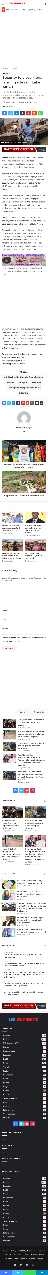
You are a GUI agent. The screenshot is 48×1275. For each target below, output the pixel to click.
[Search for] (45, 4)
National (6, 1039)
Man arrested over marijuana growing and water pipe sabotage (31, 745)
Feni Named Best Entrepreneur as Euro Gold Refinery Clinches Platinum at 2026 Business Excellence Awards (31, 760)
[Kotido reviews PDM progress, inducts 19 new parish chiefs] (12, 517)
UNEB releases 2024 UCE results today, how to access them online (30, 894)
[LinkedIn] (16, 113)
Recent (7, 712)
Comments (39, 712)
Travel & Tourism (10, 1098)
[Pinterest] (28, 113)
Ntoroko (24, 393)
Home (6, 68)
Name (5, 610)
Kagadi (23, 382)
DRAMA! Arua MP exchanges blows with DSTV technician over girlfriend (30, 920)
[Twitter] (10, 113)
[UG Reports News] (16, 3)
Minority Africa (9, 1051)
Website (5, 628)
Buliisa (24, 372)
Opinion (6, 1083)
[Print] (41, 403)
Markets (6, 1118)
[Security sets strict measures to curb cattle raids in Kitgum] (12, 545)
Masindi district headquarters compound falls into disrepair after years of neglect (31, 734)
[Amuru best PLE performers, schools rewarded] (35, 545)
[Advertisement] (24, 38)
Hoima (11, 382)
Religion (6, 1087)
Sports (5, 1106)
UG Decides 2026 (10, 1043)
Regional (13, 68)
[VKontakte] (32, 403)
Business (6, 1090)
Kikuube (37, 382)
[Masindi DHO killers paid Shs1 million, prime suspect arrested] (9, 932)
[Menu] (3, 4)
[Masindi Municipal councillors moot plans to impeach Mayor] (35, 517)
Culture (6, 1094)
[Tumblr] (22, 113)
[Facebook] (4, 113)
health (5, 1059)
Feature (6, 1071)
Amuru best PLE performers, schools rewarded (34, 555)
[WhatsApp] (40, 113)
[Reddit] (34, 113)
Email (5, 619)
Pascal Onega (10, 102)
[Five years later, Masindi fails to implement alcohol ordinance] (9, 723)
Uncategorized (9, 1114)
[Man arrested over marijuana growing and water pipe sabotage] (9, 746)
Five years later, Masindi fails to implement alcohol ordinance (31, 722)
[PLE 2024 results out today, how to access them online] (9, 884)
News (5, 1063)
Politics (6, 1102)
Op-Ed (6, 1067)
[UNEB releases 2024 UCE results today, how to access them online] (9, 895)
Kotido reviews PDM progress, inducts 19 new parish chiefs (11, 528)
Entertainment (9, 1110)
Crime (5, 1079)
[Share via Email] (37, 403)
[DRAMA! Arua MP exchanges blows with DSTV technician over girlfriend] (9, 921)
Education (7, 1055)
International (8, 1075)
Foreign (6, 1047)
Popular (22, 712)
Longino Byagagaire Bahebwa (24, 387)
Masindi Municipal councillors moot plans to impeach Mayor (33, 529)
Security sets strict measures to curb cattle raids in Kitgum (11, 555)
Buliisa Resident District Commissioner (24, 377)
